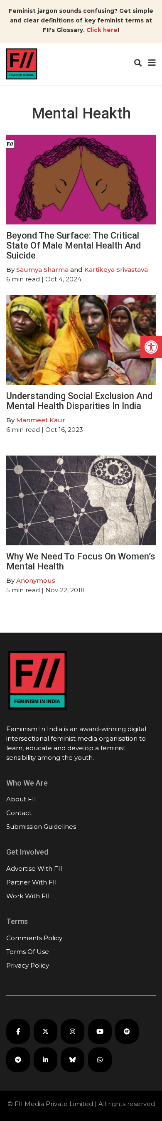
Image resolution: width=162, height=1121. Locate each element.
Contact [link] (19, 813)
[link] (151, 347)
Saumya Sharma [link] (42, 269)
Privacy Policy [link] (27, 965)
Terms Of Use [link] (27, 952)
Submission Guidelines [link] (41, 826)
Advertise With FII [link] (34, 868)
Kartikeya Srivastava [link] (116, 269)
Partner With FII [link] (31, 882)
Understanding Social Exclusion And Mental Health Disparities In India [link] (79, 401)
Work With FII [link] (28, 896)
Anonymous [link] (35, 580)
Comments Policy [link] (34, 938)
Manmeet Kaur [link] (40, 420)
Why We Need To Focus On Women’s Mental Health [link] (80, 561)
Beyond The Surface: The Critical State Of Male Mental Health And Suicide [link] (73, 245)
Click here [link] (102, 30)
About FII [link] (21, 799)
